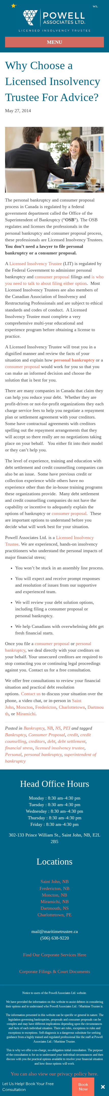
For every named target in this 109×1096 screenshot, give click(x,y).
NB (50, 728)
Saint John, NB (55, 881)
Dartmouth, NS (55, 908)
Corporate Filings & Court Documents (54, 971)
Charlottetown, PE (54, 914)
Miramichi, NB (55, 901)
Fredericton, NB (54, 888)
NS (58, 728)
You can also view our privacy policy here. (54, 1074)
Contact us (31, 693)
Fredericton (45, 707)
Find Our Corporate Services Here (54, 954)
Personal (13, 754)
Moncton (24, 707)
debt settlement (71, 741)
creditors (37, 741)
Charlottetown (72, 707)
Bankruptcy (34, 728)
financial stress (19, 747)
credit (72, 734)
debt (51, 741)
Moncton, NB (54, 895)
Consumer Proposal (46, 734)
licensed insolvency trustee (59, 747)
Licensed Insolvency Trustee (35, 263)
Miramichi (25, 713)
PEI (66, 728)
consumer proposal (52, 276)
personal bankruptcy (43, 754)
